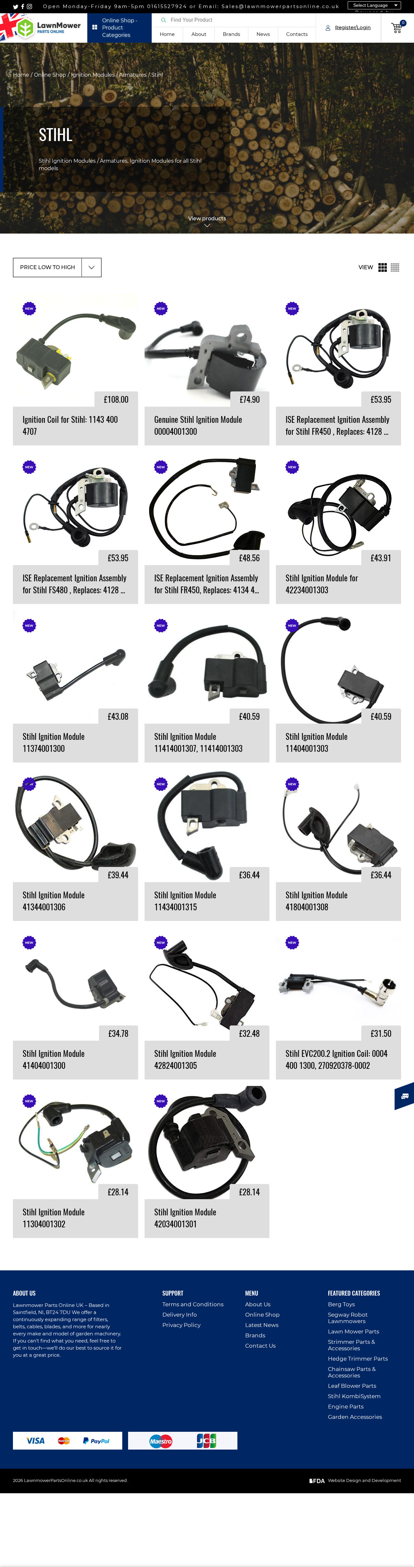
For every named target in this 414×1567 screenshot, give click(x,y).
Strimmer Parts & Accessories (351, 1345)
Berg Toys (341, 1304)
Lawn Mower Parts (353, 1331)
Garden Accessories (355, 1417)
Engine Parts (346, 1406)
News (263, 34)
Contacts (297, 34)
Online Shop (50, 75)
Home (167, 34)
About (198, 34)
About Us (257, 1304)
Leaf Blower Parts (352, 1386)
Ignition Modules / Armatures (109, 75)
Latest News (261, 1325)
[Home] (43, 28)
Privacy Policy (181, 1325)
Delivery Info (179, 1315)
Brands (231, 34)
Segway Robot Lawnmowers (348, 1318)
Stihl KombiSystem (354, 1396)
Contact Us (260, 1346)
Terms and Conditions (192, 1304)
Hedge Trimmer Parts (358, 1359)
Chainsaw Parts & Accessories (352, 1372)
